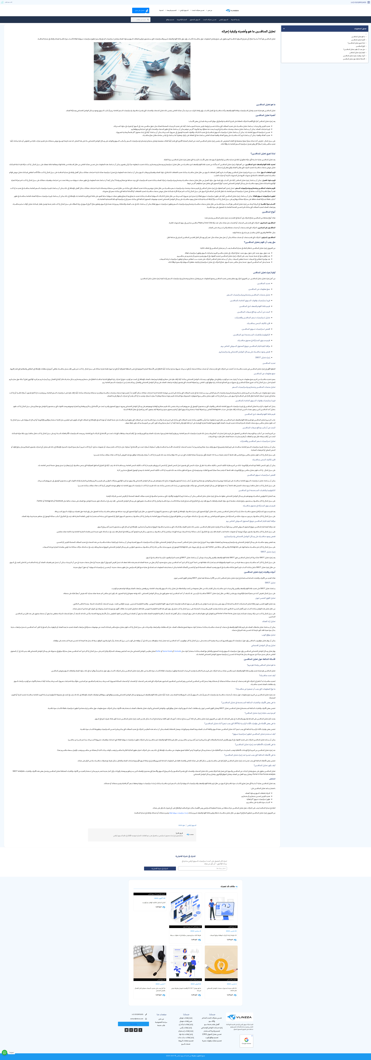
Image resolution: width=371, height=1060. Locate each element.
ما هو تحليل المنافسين (358, 36)
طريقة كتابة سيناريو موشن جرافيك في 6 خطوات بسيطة (185, 935)
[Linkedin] (126, 1030)
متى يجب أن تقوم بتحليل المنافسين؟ (354, 49)
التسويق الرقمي (184, 10)
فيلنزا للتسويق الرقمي (182, 1056)
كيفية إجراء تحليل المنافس (357, 52)
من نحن (210, 10)
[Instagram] (131, 1030)
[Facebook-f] (140, 1030)
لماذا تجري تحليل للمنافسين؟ (356, 43)
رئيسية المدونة (235, 19)
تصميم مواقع (170, 19)
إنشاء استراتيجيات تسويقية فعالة (178, 813)
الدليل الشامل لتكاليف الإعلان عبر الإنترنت (153, 902)
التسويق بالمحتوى (195, 19)
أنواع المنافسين (360, 46)
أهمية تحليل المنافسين (358, 40)
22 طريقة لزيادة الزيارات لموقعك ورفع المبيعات (223, 935)
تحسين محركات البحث (198, 10)
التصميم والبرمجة (172, 10)
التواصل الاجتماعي (231, 980)
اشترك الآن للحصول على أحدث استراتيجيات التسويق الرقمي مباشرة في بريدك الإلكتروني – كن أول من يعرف (204, 862)
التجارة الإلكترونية (182, 19)
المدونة (161, 10)
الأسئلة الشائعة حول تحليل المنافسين (354, 59)
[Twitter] (136, 1030)
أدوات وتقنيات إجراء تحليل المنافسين (354, 56)
